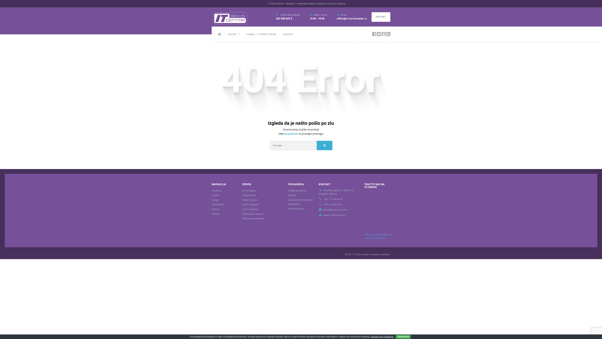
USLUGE (232, 34)
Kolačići (215, 209)
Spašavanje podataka (253, 218)
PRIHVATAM (403, 337)
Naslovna (216, 190)
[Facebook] (374, 34)
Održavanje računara (252, 213)
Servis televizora (250, 209)
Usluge (215, 199)
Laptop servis (249, 195)
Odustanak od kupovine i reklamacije (300, 202)
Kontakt (216, 213)
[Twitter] (379, 34)
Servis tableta (249, 190)
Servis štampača (250, 204)
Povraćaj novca (296, 208)
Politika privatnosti (297, 190)
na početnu (291, 133)
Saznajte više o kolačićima (382, 337)
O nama (216, 195)
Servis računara (250, 199)
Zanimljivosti (218, 204)
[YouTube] (384, 34)
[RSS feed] (388, 34)
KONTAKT (288, 34)
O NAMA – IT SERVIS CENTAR (261, 34)
